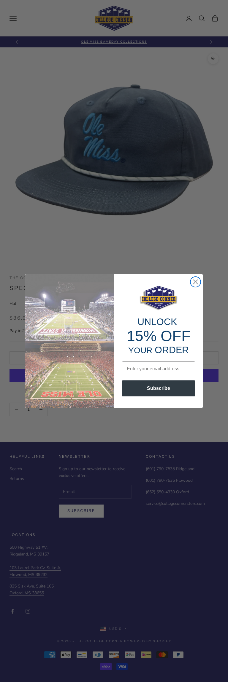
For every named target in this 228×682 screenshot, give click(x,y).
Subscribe (158, 388)
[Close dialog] (195, 282)
